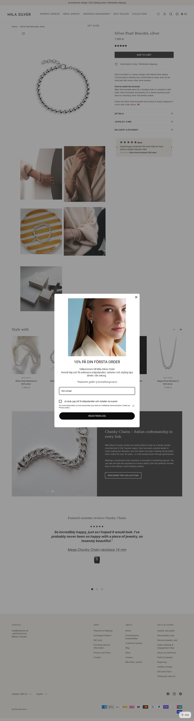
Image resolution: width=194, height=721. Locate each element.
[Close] (136, 297)
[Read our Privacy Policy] (133, 406)
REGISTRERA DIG (97, 416)
